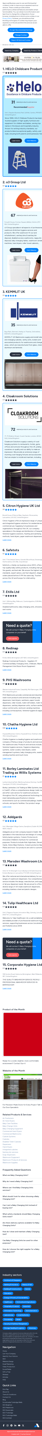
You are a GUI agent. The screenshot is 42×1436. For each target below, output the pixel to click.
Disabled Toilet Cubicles (12, 1142)
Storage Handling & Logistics (14, 1328)
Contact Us (7, 1397)
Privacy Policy (7, 18)
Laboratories (8, 1315)
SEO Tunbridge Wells (10, 1415)
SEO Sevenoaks (8, 1410)
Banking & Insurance (11, 1285)
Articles (5, 1377)
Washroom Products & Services (15, 1160)
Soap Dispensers (9, 1155)
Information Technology (12, 1311)
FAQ (4, 1380)
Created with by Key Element (21, 1434)
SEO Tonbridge (8, 1413)
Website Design (8, 1361)
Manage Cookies (21, 35)
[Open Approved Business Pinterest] (11, 1425)
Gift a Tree (6, 1372)
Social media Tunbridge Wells (12, 1402)
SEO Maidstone (8, 1407)
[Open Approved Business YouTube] (19, 1425)
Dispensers (7, 1144)
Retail (18, 1319)
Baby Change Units (10, 1126)
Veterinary (32, 1328)
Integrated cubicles (10, 1149)
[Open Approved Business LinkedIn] (15, 1425)
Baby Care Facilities (10, 1123)
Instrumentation (31, 1311)
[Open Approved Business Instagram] (7, 1425)
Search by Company (12, 51)
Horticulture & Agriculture (25, 1302)
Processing (8, 1319)
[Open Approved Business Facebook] (4, 1425)
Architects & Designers (12, 1280)
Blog (4, 1400)
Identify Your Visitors (10, 1356)
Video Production (9, 1367)
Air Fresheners (8, 1118)
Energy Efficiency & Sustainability (16, 1298)
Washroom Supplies (10, 1163)
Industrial (26, 1306)
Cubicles (6, 1139)
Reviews (5, 1374)
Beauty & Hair (27, 1285)
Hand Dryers (7, 1147)
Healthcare (8, 1302)
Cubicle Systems (9, 1136)
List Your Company (9, 1354)
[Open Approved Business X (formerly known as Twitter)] (23, 1425)
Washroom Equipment (11, 1157)
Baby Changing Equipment (13, 1129)
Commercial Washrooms (12, 1134)
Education (8, 1293)
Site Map (6, 1389)
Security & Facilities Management (15, 1324)
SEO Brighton (7, 1405)
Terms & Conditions (9, 1394)
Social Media (7, 1369)
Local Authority (23, 1315)
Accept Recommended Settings (21, 30)
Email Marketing (8, 1364)
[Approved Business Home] (36, 1425)
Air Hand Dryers (9, 1121)
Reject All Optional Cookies (21, 40)
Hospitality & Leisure (11, 1306)
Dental (27, 1289)
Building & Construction (12, 1289)
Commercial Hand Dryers (12, 1131)
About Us (6, 1392)
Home (5, 1351)
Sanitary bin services (10, 1152)
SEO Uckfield (7, 1418)
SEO (4, 1359)
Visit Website (31, 141)
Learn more (16, 141)
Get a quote (12, 638)
